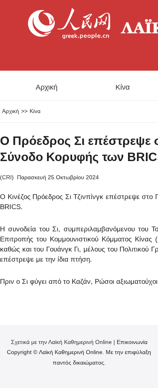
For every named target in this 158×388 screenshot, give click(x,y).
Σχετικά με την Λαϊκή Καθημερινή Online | (64, 342)
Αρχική (47, 87)
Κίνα (122, 87)
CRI (7, 177)
